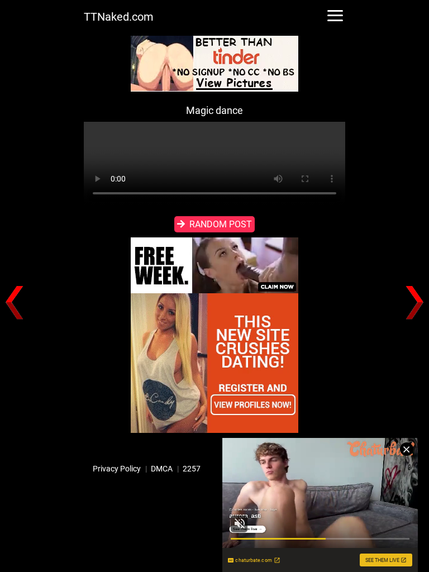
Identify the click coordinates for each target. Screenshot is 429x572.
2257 (192, 468)
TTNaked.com (119, 16)
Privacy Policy (117, 468)
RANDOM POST (220, 224)
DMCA (162, 468)
